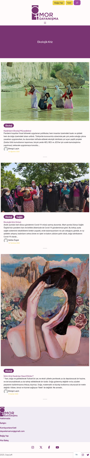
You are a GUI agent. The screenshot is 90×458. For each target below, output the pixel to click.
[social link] (33, 447)
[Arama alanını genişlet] (77, 2)
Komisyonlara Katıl (8, 427)
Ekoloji (8, 125)
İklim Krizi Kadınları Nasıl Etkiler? (19, 376)
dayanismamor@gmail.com (12, 431)
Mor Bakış (4, 440)
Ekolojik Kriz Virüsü (12, 222)
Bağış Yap (58, 3)
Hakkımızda (5, 418)
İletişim (3, 423)
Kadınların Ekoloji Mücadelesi (17, 131)
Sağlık (20, 217)
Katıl (69, 3)
